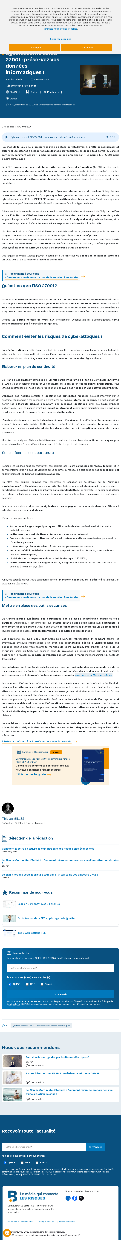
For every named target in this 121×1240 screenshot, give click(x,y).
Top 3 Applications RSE (32, 932)
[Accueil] (7, 104)
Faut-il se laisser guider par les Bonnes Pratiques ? (57, 1057)
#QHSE (5, 866)
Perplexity (53, 92)
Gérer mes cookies (60, 38)
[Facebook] (75, 1198)
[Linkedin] (68, 1198)
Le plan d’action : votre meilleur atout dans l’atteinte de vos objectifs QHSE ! (50, 874)
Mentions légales (67, 1221)
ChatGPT (15, 92)
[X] (81, 1198)
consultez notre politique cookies (60, 28)
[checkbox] (60, 984)
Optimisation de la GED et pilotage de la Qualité (46, 918)
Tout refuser (86, 47)
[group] (60, 137)
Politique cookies (46, 1221)
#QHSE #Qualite (9, 851)
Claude (13, 98)
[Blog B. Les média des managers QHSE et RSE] (33, 1196)
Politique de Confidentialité (32, 1171)
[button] (6, 137)
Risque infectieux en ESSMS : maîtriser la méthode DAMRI (62, 1073)
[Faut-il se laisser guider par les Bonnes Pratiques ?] (12, 1061)
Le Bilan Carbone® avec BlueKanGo (39, 903)
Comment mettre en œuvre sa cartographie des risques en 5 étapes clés (48, 848)
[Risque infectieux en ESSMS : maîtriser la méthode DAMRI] (12, 1077)
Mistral (34, 92)
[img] (107, 137)
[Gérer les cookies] (7, 1233)
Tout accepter (34, 47)
